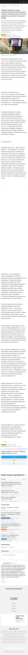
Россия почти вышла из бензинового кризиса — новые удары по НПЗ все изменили (11, 514)
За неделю (10, 507)
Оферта (14, 603)
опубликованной (5, 94)
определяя (9, 159)
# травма (11, 531)
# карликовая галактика (12, 539)
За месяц (16, 507)
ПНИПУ (10, 488)
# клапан (14, 34)
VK (14, 463)
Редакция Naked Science (14, 5)
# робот (14, 36)
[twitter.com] (6, 648)
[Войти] (26, 2)
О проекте (14, 608)
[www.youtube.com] (12, 648)
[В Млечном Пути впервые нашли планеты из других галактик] (25, 537)
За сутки (3, 507)
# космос (3, 540)
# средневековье (5, 531)
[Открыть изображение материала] (14, 46)
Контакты (14, 605)
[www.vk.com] (9, 648)
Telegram (14, 457)
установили (23, 327)
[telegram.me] (18, 648)
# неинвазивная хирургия (6, 36)
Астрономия (4, 539)
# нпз (7, 519)
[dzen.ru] (15, 648)
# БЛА (17, 518)
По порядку (11, 547)
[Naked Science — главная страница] (7, 2)
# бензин (13, 518)
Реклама (14, 611)
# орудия (13, 529)
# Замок (9, 529)
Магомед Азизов (7, 563)
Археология (4, 529)
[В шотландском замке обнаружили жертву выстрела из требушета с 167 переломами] (25, 526)
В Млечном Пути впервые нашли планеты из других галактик (10, 536)
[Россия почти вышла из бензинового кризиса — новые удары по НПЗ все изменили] (25, 514)
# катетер (9, 34)
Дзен (14, 460)
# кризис (3, 519)
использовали (5, 61)
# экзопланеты (9, 540)
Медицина (4, 34)
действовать (4, 126)
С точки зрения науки (6, 518)
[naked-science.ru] (21, 648)
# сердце (19, 36)
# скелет (18, 529)
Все (26, 475)
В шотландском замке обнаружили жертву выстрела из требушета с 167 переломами (11, 525)
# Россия (11, 519)
